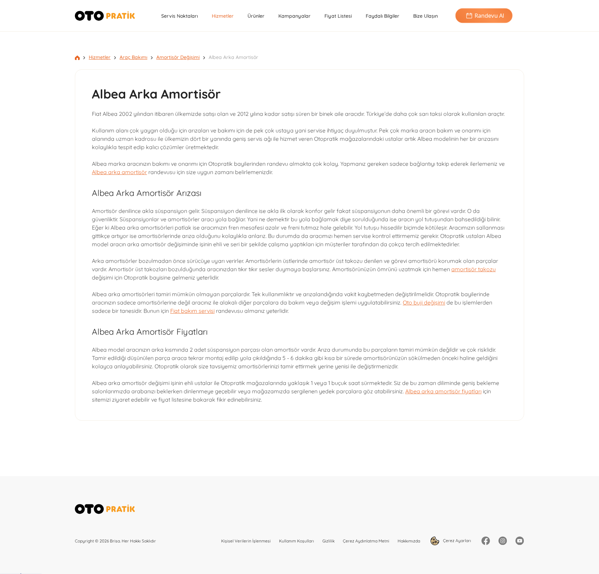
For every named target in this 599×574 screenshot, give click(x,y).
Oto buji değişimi (424, 302)
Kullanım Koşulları (296, 540)
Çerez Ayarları (456, 540)
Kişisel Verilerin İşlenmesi (246, 540)
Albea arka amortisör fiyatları (443, 391)
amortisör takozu (473, 269)
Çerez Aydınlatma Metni (366, 540)
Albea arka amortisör (119, 172)
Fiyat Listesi (338, 16)
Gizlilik (328, 540)
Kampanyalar (294, 16)
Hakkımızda (409, 540)
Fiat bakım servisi (192, 310)
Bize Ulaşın (425, 16)
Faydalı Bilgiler (382, 16)
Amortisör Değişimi (178, 57)
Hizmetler (223, 16)
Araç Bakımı (133, 57)
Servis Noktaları (179, 16)
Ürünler (256, 16)
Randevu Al (489, 15)
